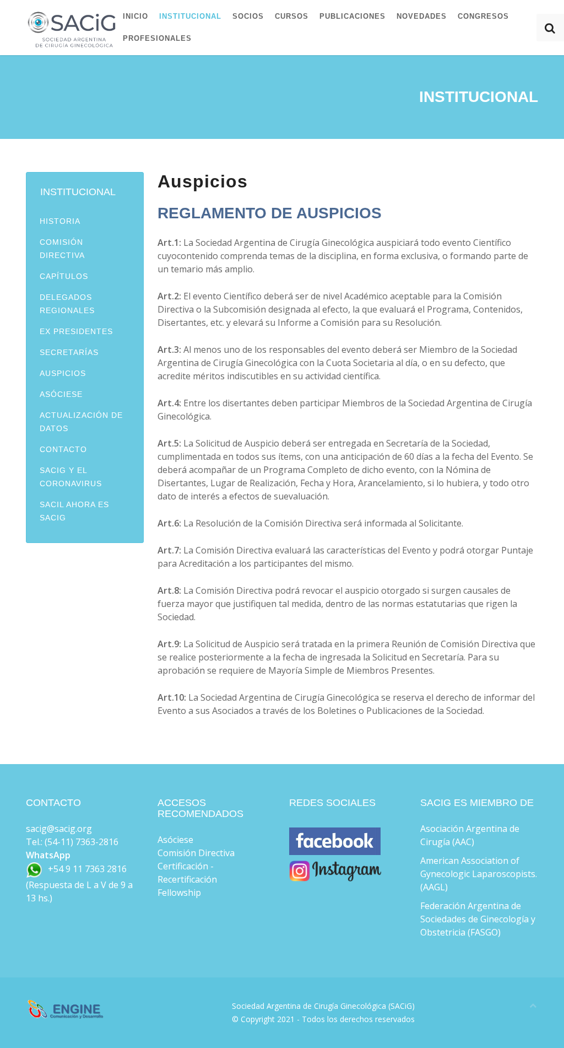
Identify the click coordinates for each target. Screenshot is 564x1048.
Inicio (135, 16)
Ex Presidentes (76, 331)
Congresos (483, 16)
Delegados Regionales (67, 304)
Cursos (291, 16)
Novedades (422, 16)
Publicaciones (352, 16)
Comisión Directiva (62, 249)
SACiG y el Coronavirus (71, 477)
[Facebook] (335, 848)
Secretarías (69, 352)
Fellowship (179, 892)
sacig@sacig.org (59, 829)
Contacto (63, 449)
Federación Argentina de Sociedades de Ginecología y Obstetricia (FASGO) (477, 919)
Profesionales (157, 38)
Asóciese (61, 394)
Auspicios (63, 373)
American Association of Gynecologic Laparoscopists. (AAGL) (478, 873)
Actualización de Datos (81, 422)
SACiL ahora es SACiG (74, 511)
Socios (248, 16)
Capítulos (64, 276)
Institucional (190, 16)
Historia (60, 221)
